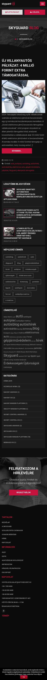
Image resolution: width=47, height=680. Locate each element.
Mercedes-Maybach (18, 348)
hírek (8, 269)
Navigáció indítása (11, 606)
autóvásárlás (7, 167)
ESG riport (6, 572)
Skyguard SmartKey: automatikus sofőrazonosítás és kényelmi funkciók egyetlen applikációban (23, 194)
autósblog (26, 164)
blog (19, 263)
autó (12, 164)
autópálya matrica (22, 294)
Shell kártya (33, 352)
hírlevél (35, 12)
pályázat (5, 170)
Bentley (19, 329)
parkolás (35, 282)
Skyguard (12, 170)
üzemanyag (8, 367)
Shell (27, 352)
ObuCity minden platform (15, 409)
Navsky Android (10, 392)
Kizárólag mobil (11, 386)
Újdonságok (10, 275)
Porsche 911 (12, 352)
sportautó (21, 356)
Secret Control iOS (12, 420)
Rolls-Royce (21, 352)
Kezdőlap (6, 522)
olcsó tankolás (29, 348)
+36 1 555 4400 (7, 586)
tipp (29, 356)
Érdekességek (30, 269)
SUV (25, 356)
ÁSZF (4, 552)
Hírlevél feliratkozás (11, 568)
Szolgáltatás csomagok (12, 530)
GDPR (4, 556)
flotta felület (13, 12)
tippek (8, 288)
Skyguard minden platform (15, 437)
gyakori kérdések (9, 534)
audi (14, 317)
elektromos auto (18, 167)
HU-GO (33, 341)
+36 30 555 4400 (7, 594)
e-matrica (9, 300)
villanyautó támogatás (25, 170)
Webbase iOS (9, 442)
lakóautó (33, 344)
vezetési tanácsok (20, 360)
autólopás (18, 288)
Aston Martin (8, 317)
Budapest (7, 333)
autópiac (18, 164)
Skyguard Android (11, 426)
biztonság (24, 282)
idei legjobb (7, 344)
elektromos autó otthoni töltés (18, 337)
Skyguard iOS (9, 431)
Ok (24, 677)
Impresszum (7, 564)
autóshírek (35, 164)
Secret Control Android (14, 414)
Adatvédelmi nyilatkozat (12, 560)
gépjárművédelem (33, 167)
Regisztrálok (24, 492)
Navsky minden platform (14, 403)
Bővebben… (17, 151)
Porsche (6, 352)
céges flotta (13, 333)
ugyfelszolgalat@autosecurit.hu (16, 582)
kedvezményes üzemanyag (20, 344)
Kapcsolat (6, 542)
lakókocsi (39, 344)
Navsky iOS (8, 398)
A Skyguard (7, 526)
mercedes (31, 288)
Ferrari (8, 294)
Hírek (6, 381)
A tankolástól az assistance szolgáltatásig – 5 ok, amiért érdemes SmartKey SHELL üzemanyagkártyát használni (23, 233)
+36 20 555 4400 (7, 590)
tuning (11, 360)
